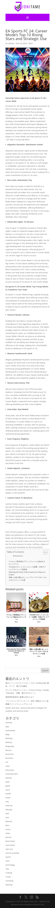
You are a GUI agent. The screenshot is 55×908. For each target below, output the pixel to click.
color (8, 766)
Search (45, 670)
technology (10, 865)
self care (9, 849)
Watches (9, 884)
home (8, 797)
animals (9, 722)
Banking (9, 738)
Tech (8, 861)
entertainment (12, 774)
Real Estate (10, 841)
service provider (12, 853)
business (9, 758)
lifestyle (9, 809)
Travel (8, 877)
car (7, 762)
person (9, 837)
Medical (9, 821)
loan (7, 813)
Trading (9, 873)
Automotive (10, 730)
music (8, 829)
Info (7, 801)
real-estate (10, 845)
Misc (31, 43)
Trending (9, 880)
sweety (11, 43)
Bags (8, 734)
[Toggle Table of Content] (44, 552)
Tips (7, 869)
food (7, 782)
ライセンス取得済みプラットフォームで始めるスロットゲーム (27, 562)
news (8, 833)
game (8, 786)
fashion (9, 778)
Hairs (8, 790)
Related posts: (18, 556)
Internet (9, 805)
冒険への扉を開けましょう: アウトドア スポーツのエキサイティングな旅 (27, 578)
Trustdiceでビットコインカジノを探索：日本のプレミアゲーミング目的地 (27, 568)
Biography (10, 746)
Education (10, 770)
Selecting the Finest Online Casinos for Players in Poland (27, 573)
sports (8, 857)
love (7, 817)
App (7, 726)
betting (9, 742)
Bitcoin (8, 750)
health (8, 793)
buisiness (10, 754)
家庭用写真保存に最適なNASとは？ (20, 697)
